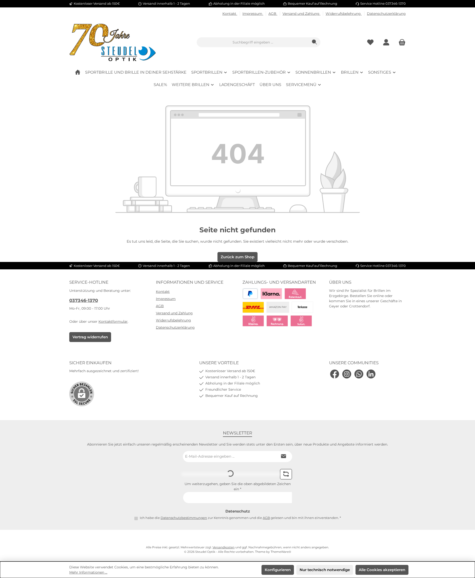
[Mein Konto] (386, 42)
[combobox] (253, 42)
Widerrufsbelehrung (344, 13)
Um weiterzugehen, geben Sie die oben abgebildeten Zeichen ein (238, 486)
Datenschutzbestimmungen (184, 518)
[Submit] (283, 456)
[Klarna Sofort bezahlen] (253, 320)
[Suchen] (314, 42)
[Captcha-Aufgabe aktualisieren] (286, 474)
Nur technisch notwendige (325, 569)
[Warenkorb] (400, 42)
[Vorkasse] (302, 307)
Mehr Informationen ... (88, 572)
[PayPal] (250, 293)
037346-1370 (83, 300)
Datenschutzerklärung (386, 13)
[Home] (77, 72)
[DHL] (253, 307)
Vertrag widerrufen (90, 337)
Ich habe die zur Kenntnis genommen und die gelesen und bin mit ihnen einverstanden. (240, 518)
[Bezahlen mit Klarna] (271, 293)
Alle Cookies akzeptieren (382, 569)
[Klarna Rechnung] (277, 320)
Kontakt (229, 13)
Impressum (252, 13)
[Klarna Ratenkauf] (295, 293)
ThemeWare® (281, 552)
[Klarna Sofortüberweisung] (301, 320)
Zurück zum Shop (237, 257)
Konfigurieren (278, 569)
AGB (272, 13)
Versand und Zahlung (301, 13)
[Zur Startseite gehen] (112, 42)
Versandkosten (224, 547)
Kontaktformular (113, 321)
